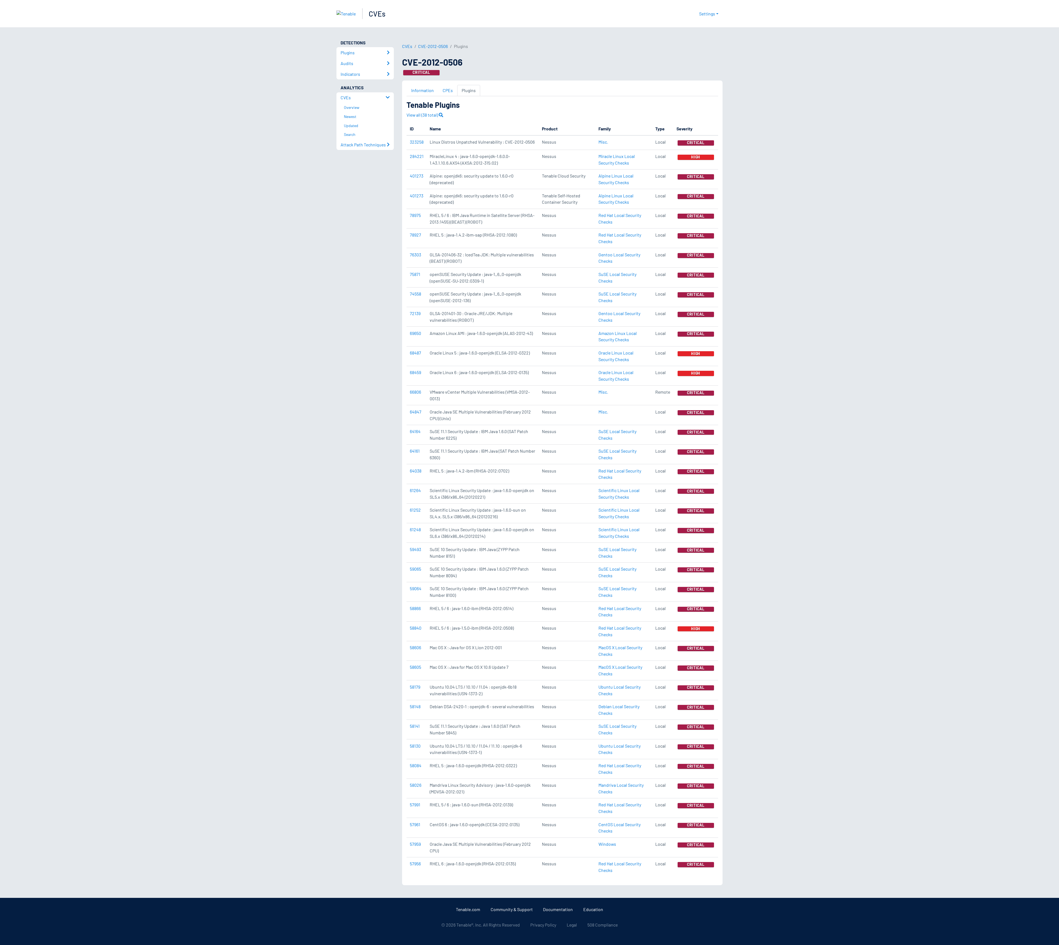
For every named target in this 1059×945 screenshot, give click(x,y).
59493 (415, 549)
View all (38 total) (423, 114)
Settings (707, 13)
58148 (415, 706)
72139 (415, 313)
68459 (415, 372)
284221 (417, 156)
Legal (572, 924)
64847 (415, 411)
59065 (415, 568)
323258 (417, 141)
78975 (415, 215)
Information (422, 90)
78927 (415, 234)
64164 (415, 431)
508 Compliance (602, 924)
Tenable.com (468, 909)
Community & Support (512, 909)
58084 (415, 765)
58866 (415, 608)
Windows (607, 844)
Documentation (558, 909)
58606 (415, 647)
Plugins (469, 90)
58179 (415, 686)
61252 (415, 509)
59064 (415, 588)
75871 (415, 274)
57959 (415, 844)
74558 (415, 293)
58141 (415, 726)
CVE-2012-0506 (433, 46)
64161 (415, 450)
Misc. (603, 141)
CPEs (448, 90)
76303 (415, 254)
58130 (415, 745)
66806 (415, 391)
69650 (415, 333)
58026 (415, 785)
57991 (415, 804)
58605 (415, 667)
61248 (415, 529)
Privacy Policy (543, 924)
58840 (415, 627)
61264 (415, 490)
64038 (415, 470)
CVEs (377, 13)
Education (593, 909)
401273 (416, 175)
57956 (415, 863)
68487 (415, 352)
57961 (415, 824)
